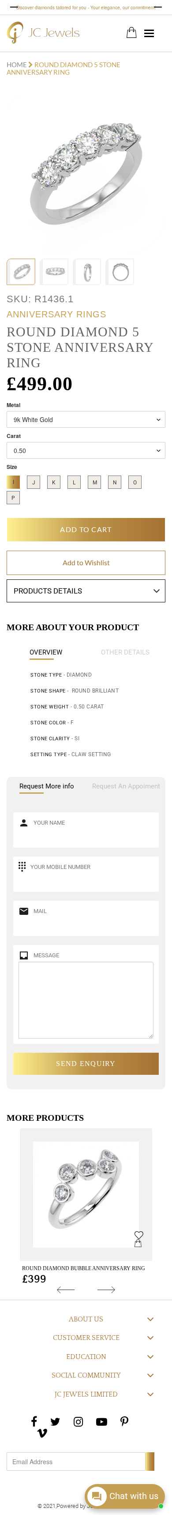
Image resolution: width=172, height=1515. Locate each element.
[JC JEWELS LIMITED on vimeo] (42, 1433)
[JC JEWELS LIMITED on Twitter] (55, 1421)
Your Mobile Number (60, 867)
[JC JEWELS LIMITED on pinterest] (124, 1421)
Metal (13, 405)
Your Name (49, 822)
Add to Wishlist (86, 562)
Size (12, 467)
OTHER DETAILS (125, 652)
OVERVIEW (46, 652)
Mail (40, 911)
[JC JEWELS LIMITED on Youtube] (101, 1421)
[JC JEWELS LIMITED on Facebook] (34, 1421)
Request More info (46, 786)
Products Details (48, 590)
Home (17, 65)
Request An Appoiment (126, 786)
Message (46, 955)
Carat (14, 436)
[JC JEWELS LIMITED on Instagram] (78, 1421)
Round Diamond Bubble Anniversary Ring (83, 1268)
